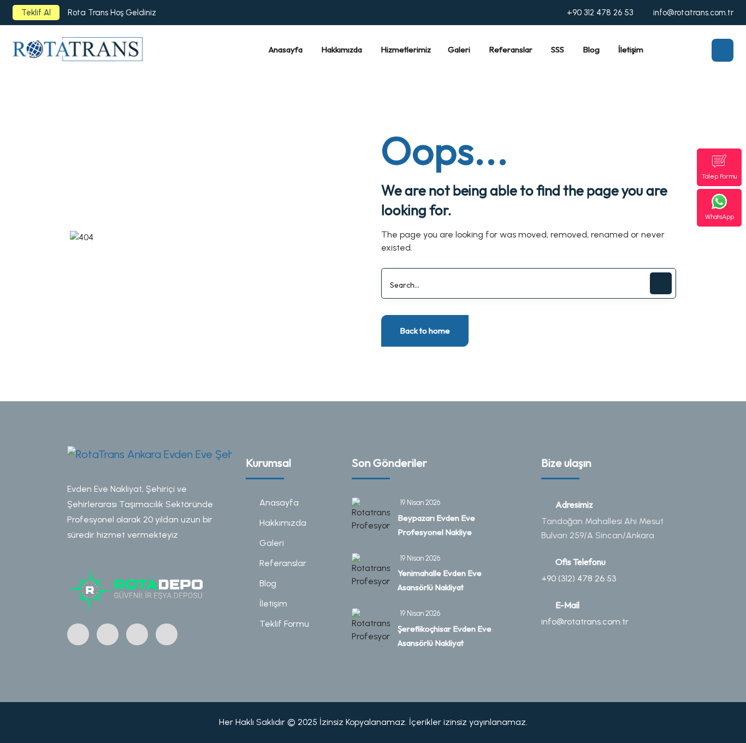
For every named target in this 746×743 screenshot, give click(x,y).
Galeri (271, 543)
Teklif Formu (284, 624)
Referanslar (282, 563)
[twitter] (137, 634)
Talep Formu (719, 176)
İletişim (273, 603)
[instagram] (78, 634)
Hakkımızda (282, 523)
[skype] (166, 634)
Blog (267, 583)
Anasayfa (279, 502)
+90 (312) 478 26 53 (578, 578)
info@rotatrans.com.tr (693, 12)
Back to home (425, 330)
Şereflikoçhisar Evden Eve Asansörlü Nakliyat (445, 635)
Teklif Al (36, 12)
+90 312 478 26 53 (600, 12)
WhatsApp (719, 217)
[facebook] (108, 634)
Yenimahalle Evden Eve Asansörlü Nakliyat (440, 580)
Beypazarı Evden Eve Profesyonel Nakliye (436, 525)
